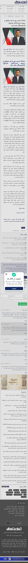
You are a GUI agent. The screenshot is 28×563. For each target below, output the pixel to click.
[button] (6, 274)
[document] (14, 281)
